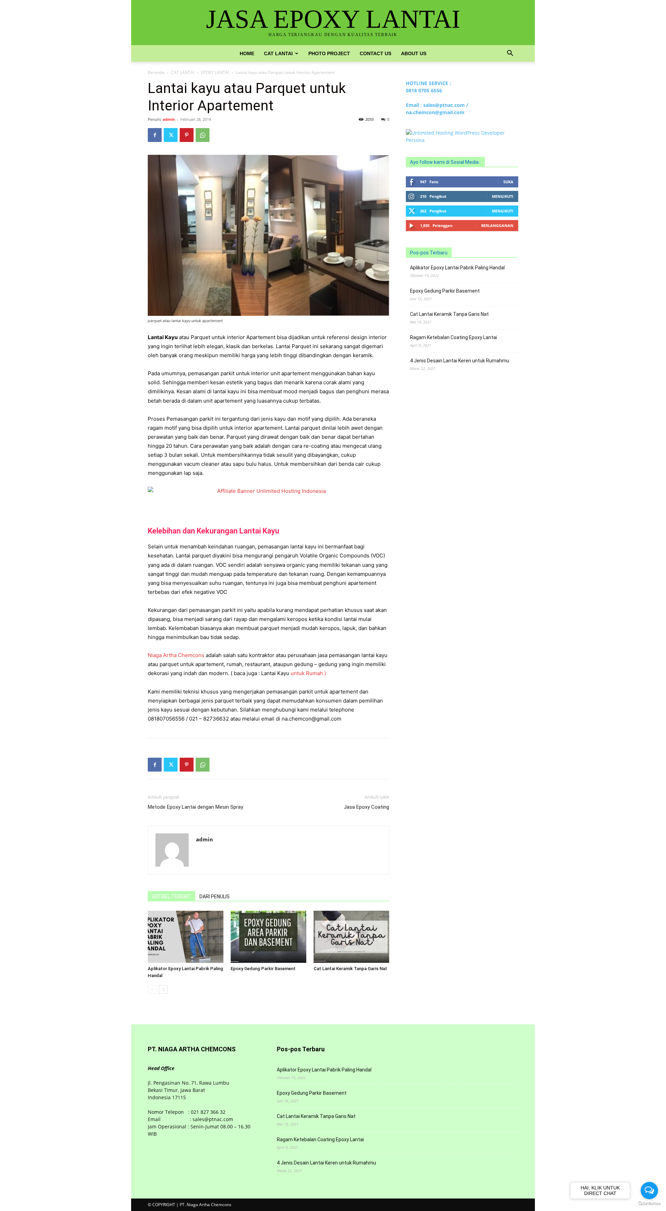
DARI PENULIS (214, 896)
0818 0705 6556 (424, 90)
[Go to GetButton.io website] (649, 1204)
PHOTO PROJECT (329, 53)
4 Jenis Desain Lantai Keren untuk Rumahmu (459, 360)
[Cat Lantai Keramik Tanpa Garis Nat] (351, 937)
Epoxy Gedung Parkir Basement (263, 968)
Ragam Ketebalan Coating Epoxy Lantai (453, 337)
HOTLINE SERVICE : (428, 83)
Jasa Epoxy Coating (366, 807)
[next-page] (163, 989)
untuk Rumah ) (308, 673)
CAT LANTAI (278, 53)
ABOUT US (413, 53)
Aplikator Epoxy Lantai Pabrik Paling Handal (457, 267)
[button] (510, 54)
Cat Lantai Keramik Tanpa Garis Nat (350, 968)
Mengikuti (502, 196)
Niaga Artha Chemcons (176, 655)
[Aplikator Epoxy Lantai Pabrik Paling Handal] (185, 937)
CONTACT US (375, 53)
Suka (508, 181)
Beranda (156, 72)
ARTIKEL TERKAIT (171, 896)
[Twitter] (171, 135)
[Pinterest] (187, 135)
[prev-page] (152, 989)
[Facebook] (155, 135)
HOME (247, 53)
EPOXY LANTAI (215, 72)
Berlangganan (497, 225)
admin (169, 119)
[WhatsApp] (203, 135)
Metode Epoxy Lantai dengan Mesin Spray (195, 807)
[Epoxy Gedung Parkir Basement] (268, 937)
